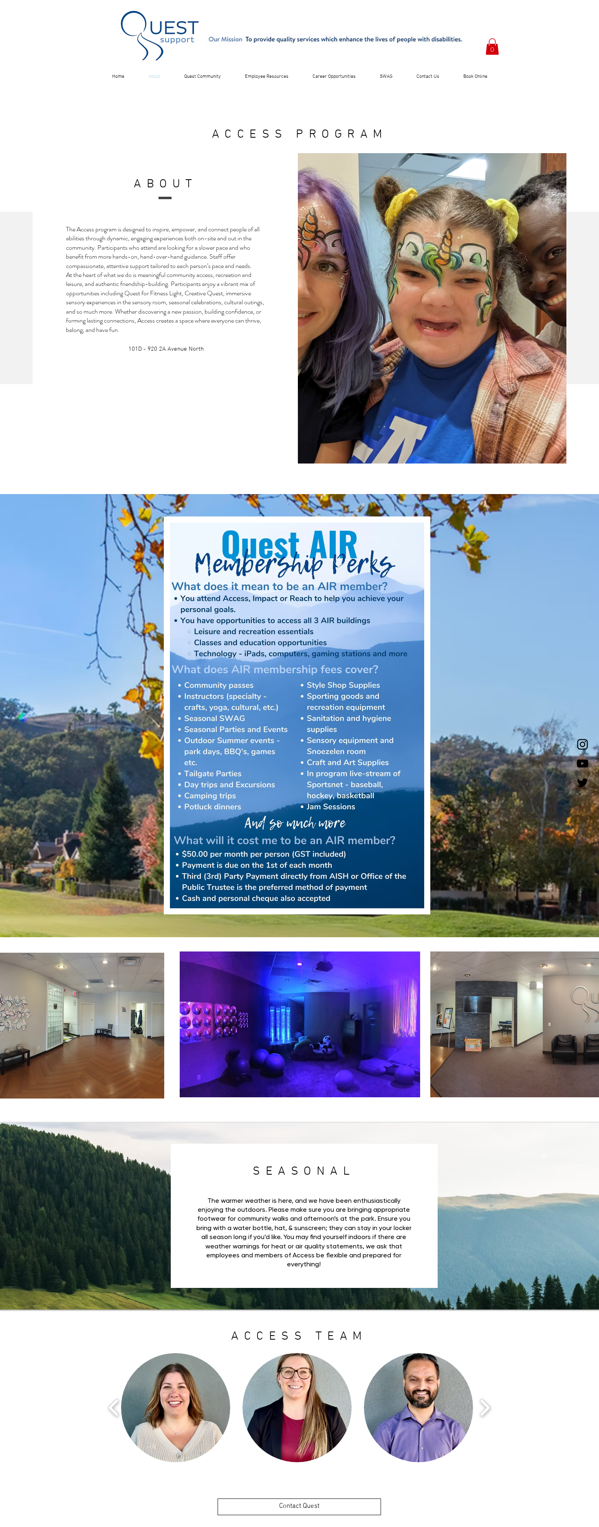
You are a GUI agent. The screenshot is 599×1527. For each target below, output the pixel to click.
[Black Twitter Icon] (582, 783)
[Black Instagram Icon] (582, 744)
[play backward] (114, 1407)
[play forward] (485, 1407)
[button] (492, 46)
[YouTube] (582, 763)
